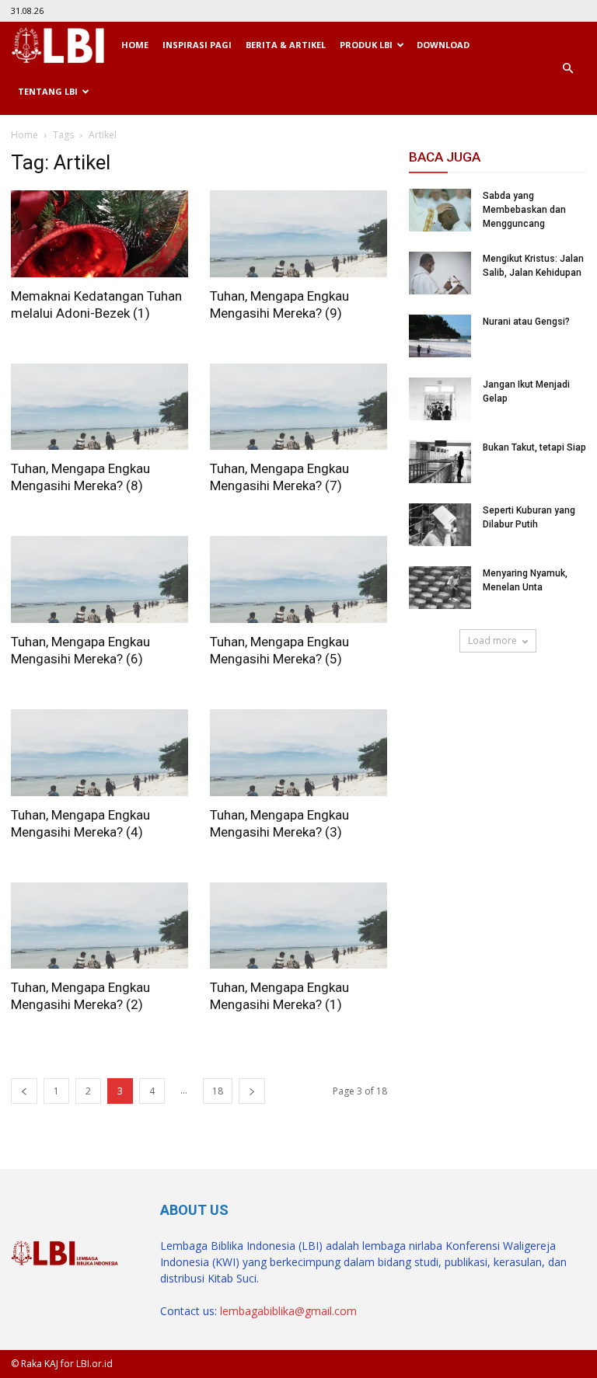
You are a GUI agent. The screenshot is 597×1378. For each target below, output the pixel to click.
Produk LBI (366, 44)
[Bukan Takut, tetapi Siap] (440, 461)
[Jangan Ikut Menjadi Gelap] (440, 399)
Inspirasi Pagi (197, 44)
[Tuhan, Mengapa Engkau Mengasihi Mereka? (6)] (99, 579)
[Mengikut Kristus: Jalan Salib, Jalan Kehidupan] (440, 273)
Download (443, 44)
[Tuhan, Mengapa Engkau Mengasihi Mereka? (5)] (298, 579)
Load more (492, 640)
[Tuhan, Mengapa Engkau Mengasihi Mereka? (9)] (298, 233)
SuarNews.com (448, 697)
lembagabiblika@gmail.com (288, 1310)
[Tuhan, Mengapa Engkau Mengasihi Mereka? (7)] (298, 407)
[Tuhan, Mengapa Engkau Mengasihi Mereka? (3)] (298, 752)
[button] (567, 68)
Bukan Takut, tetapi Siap (534, 447)
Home (134, 44)
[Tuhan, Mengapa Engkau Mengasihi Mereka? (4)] (99, 752)
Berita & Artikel (286, 44)
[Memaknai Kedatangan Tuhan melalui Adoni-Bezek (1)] (99, 233)
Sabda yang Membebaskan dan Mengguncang (524, 209)
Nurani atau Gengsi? (526, 321)
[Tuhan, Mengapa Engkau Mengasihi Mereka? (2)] (99, 925)
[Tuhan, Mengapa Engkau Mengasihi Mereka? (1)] (298, 925)
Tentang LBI (48, 91)
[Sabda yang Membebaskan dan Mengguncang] (440, 210)
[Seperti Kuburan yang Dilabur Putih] (440, 524)
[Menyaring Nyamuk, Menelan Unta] (440, 587)
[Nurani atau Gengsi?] (440, 336)
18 (217, 1091)
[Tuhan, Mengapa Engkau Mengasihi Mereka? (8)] (99, 407)
